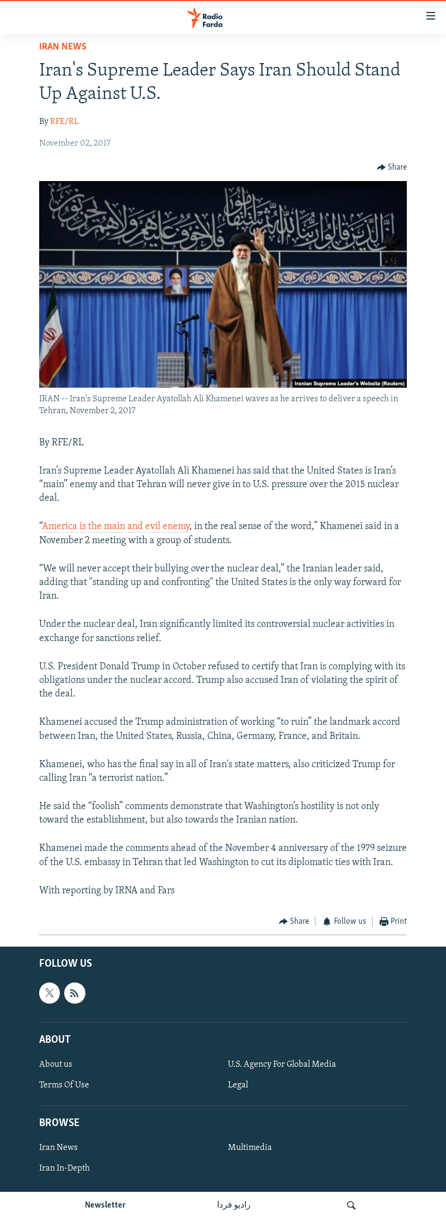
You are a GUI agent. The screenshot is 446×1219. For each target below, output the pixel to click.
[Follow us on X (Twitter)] (49, 992)
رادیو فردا (234, 1205)
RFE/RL (64, 121)
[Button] (392, 167)
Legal (238, 1085)
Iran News (62, 47)
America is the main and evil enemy (115, 527)
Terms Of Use (64, 1085)
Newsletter (105, 1205)
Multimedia (250, 1147)
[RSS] (74, 992)
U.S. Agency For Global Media (282, 1064)
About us (55, 1064)
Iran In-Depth (64, 1168)
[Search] (351, 1205)
